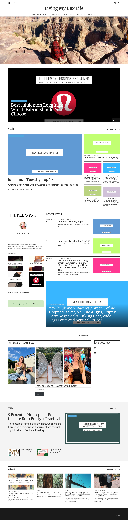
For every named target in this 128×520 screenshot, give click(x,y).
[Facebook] (118, 3)
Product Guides (23, 101)
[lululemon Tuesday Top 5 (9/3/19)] (15, 279)
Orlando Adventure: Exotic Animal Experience (20, 494)
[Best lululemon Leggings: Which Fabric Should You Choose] (36, 279)
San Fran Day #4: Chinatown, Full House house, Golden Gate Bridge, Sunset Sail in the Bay (77, 494)
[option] (64, 95)
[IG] (114, 3)
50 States (10, 491)
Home (69, 415)
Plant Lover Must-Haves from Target (26, 450)
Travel (72, 14)
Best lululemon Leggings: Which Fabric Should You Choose (37, 109)
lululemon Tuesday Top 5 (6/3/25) (101, 157)
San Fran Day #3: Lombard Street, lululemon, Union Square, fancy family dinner (106, 494)
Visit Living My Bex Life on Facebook (19, 292)
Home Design (56, 14)
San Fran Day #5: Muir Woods (48, 492)
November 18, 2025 (25, 189)
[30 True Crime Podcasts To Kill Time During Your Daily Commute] (15, 264)
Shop (78, 14)
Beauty (45, 14)
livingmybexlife (16, 118)
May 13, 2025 (64, 324)
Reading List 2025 (90, 14)
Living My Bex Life (64, 8)
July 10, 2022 (23, 435)
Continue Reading (73, 274)
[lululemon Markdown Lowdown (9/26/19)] (36, 264)
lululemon (36, 14)
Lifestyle (16, 491)
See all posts (113, 129)
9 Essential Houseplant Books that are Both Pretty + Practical (34, 416)
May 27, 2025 (49, 258)
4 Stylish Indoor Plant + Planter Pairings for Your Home (56, 451)
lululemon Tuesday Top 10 (30, 179)
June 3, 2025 (49, 239)
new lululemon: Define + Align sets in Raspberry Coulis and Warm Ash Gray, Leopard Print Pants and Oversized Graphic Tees (92, 178)
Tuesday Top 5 (20, 135)
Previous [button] (114, 120)
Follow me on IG (17, 246)
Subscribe (39, 394)
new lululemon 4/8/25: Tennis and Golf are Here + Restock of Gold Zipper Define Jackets (92, 201)
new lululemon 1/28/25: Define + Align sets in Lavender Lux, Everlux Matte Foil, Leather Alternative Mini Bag (111, 202)
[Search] (14, 3)
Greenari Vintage (32, 304)
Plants (65, 14)
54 (34, 118)
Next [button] (118, 120)
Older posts (83, 335)
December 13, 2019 (27, 118)
